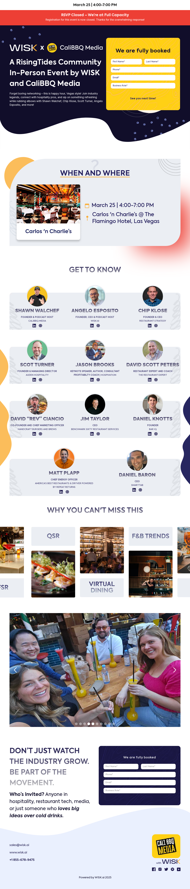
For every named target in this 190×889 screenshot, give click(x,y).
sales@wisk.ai (19, 845)
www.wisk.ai (18, 852)
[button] (15, 670)
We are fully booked (143, 51)
